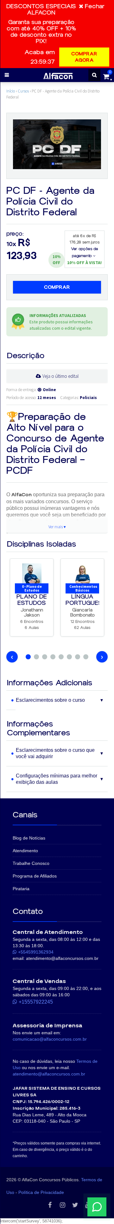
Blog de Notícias (29, 837)
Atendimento (25, 850)
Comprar (57, 287)
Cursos (23, 91)
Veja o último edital (60, 376)
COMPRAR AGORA (84, 57)
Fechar (94, 6)
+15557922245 (36, 1002)
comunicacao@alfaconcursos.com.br (50, 1039)
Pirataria (21, 888)
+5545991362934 (36, 951)
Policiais (88, 397)
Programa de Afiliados (35, 875)
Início (10, 91)
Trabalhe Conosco (31, 863)
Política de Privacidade (41, 1192)
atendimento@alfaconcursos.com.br (49, 1073)
